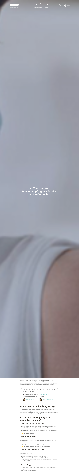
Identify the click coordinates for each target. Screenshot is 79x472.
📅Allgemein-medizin (68, 5)
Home (28, 4)
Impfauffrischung (48, 400)
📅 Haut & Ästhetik (61, 5)
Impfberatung (30, 400)
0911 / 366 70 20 (44, 394)
